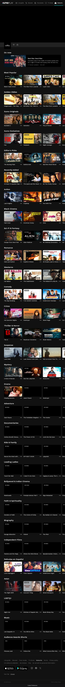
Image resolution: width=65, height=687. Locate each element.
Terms (46, 660)
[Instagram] (32, 668)
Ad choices (23, 663)
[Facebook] (36, 668)
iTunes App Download (9, 668)
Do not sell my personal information (44, 663)
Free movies (40, 3)
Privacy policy (53, 660)
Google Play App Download (22, 668)
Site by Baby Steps (56, 682)
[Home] (7, 3)
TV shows (50, 3)
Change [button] (12, 674)
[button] (32, 61)
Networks (59, 3)
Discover (30, 3)
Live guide (21, 3)
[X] (40, 668)
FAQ (29, 663)
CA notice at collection (11, 663)
